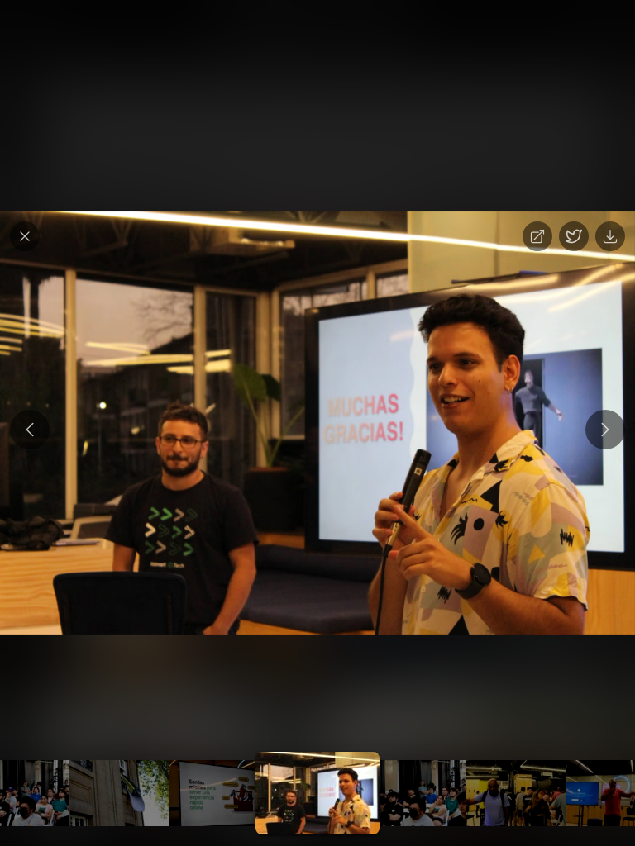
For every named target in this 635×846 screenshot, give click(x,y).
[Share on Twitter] (574, 236)
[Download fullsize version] (610, 236)
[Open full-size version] (537, 236)
